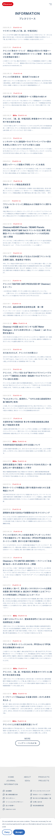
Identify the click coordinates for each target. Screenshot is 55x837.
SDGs (27, 781)
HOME (11, 777)
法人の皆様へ (10, 805)
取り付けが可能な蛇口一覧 (42, 798)
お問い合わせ (37, 802)
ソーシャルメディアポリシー (15, 802)
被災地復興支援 (38, 805)
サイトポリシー (10, 798)
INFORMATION (11, 784)
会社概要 (9, 791)
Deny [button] (7, 832)
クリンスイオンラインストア (41, 791)
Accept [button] (19, 832)
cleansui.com (11, 809)
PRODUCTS (44, 777)
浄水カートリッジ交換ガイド (42, 794)
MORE (28, 738)
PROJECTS (44, 781)
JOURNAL (11, 781)
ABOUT (27, 777)
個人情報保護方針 (12, 794)
